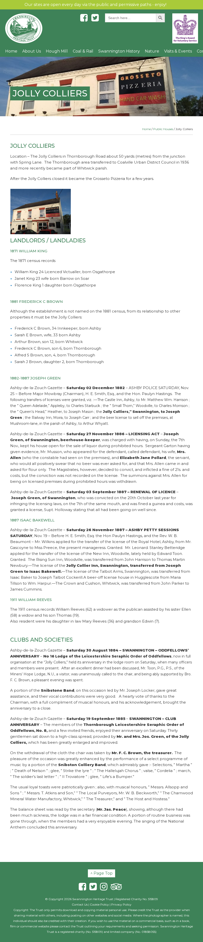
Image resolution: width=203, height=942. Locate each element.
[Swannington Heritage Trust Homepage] (23, 28)
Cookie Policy (99, 904)
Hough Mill (57, 51)
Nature (152, 51)
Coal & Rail (83, 51)
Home (11, 51)
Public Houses (163, 129)
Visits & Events (178, 51)
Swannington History (119, 51)
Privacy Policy (121, 904)
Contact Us (80, 904)
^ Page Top (101, 873)
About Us (31, 51)
